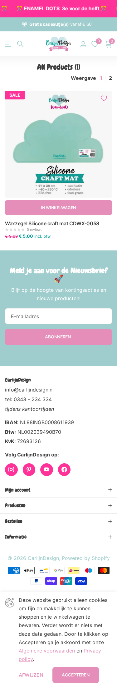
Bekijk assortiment (8, 44)
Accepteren (75, 674)
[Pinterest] (29, 469)
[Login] (83, 44)
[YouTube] (46, 469)
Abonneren (58, 336)
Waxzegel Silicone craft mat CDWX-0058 (52, 223)
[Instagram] (11, 469)
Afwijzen (31, 675)
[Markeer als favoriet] (104, 98)
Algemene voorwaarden (47, 651)
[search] (20, 44)
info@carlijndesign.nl (29, 390)
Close (58, 490)
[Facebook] (64, 469)
